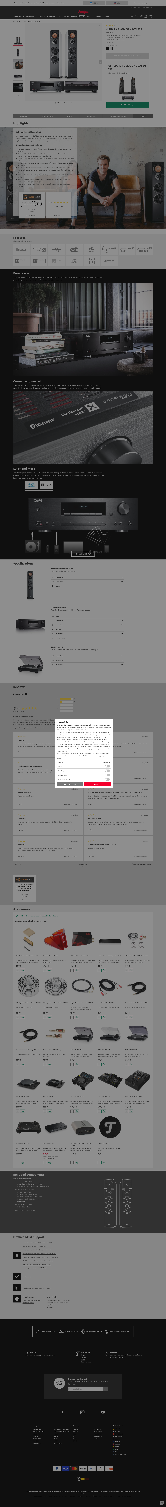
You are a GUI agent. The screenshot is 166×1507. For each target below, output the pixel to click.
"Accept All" (75, 744)
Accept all (97, 784)
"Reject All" (74, 737)
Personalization (62, 775)
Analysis (60, 766)
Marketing (61, 771)
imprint (59, 758)
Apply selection (70, 784)
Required (60, 762)
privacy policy (100, 756)
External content (63, 779)
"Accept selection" (62, 751)
